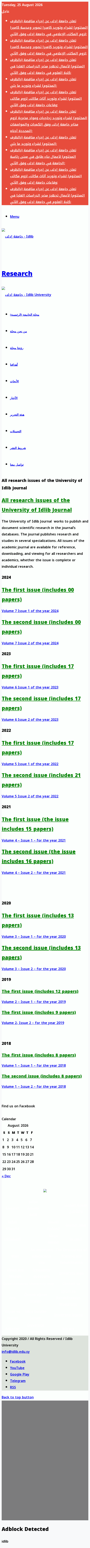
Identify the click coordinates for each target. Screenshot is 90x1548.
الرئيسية (12, 1208)
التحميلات (15, 431)
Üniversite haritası (35, 1328)
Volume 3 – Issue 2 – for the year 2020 (34, 969)
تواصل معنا (17, 464)
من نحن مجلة (18, 331)
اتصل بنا (75, 1239)
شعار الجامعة (75, 1225)
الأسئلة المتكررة (53, 1225)
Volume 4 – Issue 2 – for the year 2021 (34, 872)
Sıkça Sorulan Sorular (35, 1314)
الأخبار (14, 398)
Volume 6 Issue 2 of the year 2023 (30, 719)
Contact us (71, 1283)
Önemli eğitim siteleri (35, 1297)
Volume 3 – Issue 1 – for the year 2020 (34, 936)
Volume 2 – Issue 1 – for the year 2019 (34, 1002)
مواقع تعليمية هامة (33, 1208)
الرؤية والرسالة (12, 1225)
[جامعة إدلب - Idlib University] (26, 295)
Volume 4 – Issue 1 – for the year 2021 (34, 840)
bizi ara (68, 1328)
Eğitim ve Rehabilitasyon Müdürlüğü (68, 1297)
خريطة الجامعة (53, 1238)
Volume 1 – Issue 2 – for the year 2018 (34, 1086)
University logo (71, 1273)
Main (15, 1256)
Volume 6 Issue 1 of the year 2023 (30, 687)
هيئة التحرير (17, 414)
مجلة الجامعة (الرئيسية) (24, 314)
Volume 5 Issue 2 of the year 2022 (30, 796)
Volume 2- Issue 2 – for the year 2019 (33, 1023)
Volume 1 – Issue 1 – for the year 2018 (34, 1065)
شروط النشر (18, 448)
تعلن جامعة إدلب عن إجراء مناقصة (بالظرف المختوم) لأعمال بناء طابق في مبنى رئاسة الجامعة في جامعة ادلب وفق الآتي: (43, 156)
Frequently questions (42, 1273)
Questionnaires (15, 1283)
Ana (12, 1298)
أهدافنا (14, 364)
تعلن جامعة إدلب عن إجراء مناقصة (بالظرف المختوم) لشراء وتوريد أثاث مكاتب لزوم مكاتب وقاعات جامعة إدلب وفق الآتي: (46, 98)
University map (41, 1283)
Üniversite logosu (68, 1315)
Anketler (12, 1328)
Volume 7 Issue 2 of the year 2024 (30, 643)
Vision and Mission (15, 1273)
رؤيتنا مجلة (16, 348)
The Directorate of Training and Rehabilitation (71, 1256)
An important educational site (42, 1256)
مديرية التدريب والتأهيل (75, 1208)
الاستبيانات (12, 1239)
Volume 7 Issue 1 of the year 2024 (30, 611)
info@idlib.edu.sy (16, 1351)
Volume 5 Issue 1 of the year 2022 (30, 764)
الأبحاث (14, 381)
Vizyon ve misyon (12, 1314)
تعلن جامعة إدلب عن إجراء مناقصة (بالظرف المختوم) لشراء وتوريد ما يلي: (43, 82)
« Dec (6, 1176)
